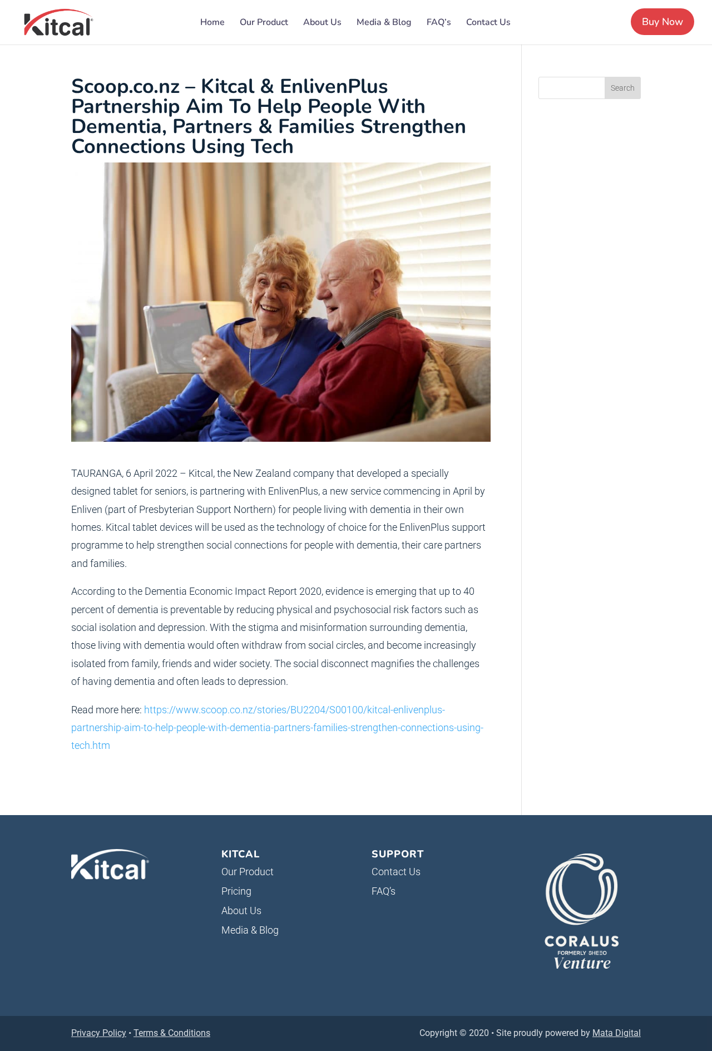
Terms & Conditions (172, 1033)
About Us (322, 23)
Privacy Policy (98, 1033)
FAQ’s (439, 23)
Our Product (264, 23)
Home (212, 23)
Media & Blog (384, 23)
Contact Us (488, 23)
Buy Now (662, 21)
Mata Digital (616, 1033)
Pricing (236, 891)
